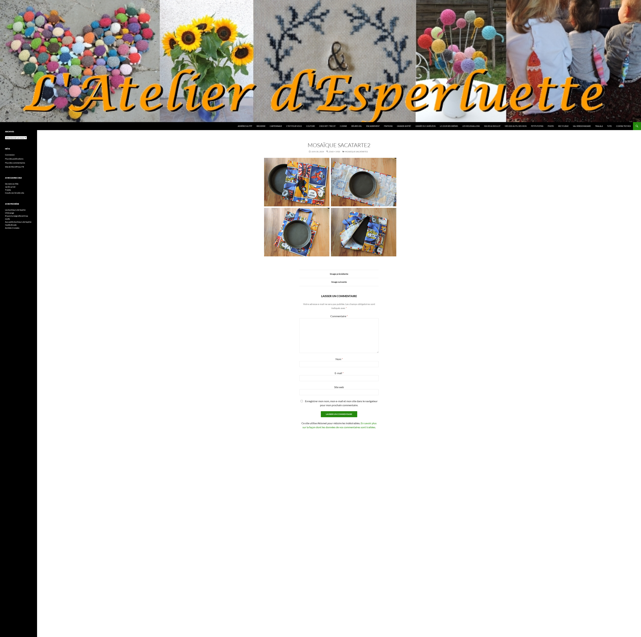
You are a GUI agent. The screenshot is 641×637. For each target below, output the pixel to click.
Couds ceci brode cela (14, 193)
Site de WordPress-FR (14, 167)
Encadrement (373, 126)
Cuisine (343, 126)
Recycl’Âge (563, 126)
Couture (310, 126)
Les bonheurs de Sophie (15, 210)
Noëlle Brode (11, 225)
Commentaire (339, 316)
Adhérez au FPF (245, 126)
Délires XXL (356, 126)
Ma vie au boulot (492, 126)
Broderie (261, 126)
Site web (339, 387)
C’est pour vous (294, 126)
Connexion (10, 154)
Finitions (388, 126)
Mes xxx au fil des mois (516, 126)
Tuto (609, 126)
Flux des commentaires (15, 163)
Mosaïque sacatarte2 (356, 151)
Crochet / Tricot (327, 126)
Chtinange (9, 213)
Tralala (599, 126)
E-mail (339, 373)
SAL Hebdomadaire (582, 126)
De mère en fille (11, 184)
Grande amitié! (404, 126)
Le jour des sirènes (449, 126)
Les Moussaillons (471, 126)
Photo (551, 126)
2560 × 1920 (334, 151)
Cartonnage (276, 126)
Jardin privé (10, 187)
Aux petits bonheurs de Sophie (18, 222)
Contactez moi (623, 126)
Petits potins (537, 126)
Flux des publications (14, 158)
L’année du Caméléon (425, 126)
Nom (339, 359)
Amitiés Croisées (12, 228)
